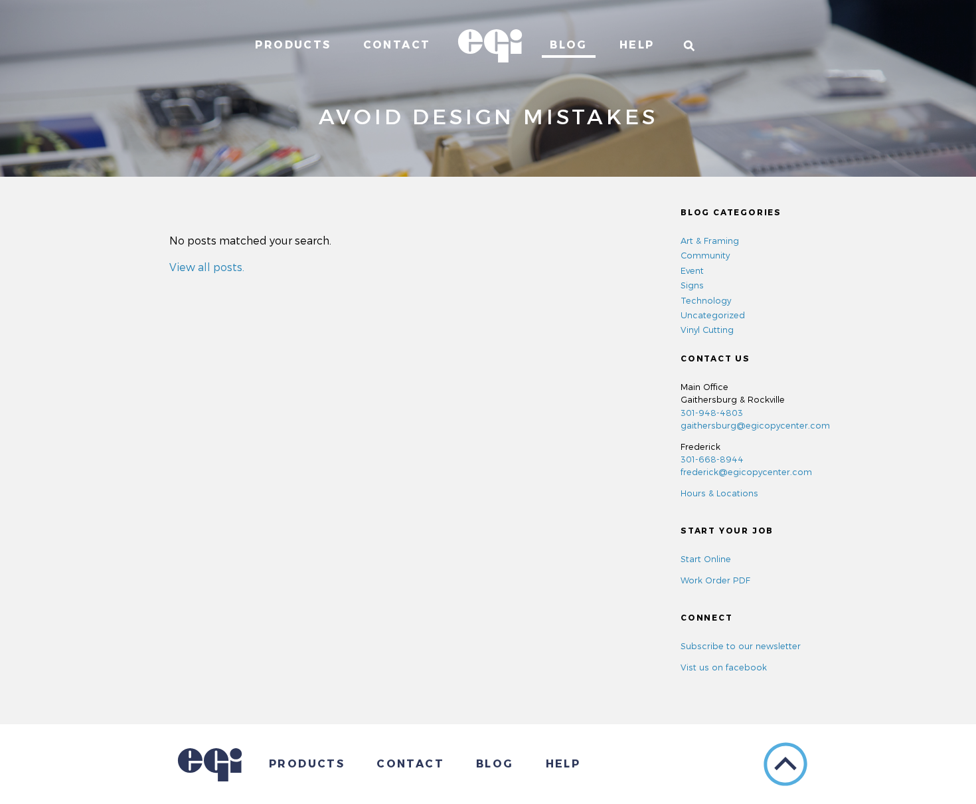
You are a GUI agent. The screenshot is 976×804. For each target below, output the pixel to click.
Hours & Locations (719, 493)
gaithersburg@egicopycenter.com (755, 425)
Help (637, 44)
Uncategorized (713, 315)
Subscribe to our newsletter (741, 646)
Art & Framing (710, 240)
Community (705, 255)
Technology (706, 300)
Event (692, 270)
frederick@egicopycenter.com (746, 471)
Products (293, 44)
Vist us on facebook (724, 667)
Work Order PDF (715, 580)
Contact (397, 44)
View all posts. (206, 266)
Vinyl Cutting (707, 329)
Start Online (706, 558)
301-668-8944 (712, 459)
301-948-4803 (712, 412)
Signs (692, 285)
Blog (569, 44)
